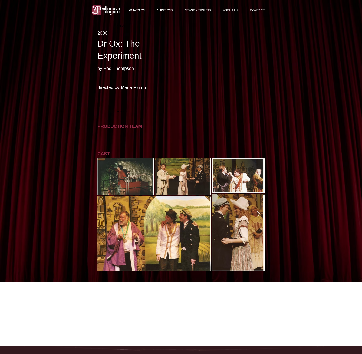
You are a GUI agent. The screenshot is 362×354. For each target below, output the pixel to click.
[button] (233, 10)
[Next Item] (258, 214)
